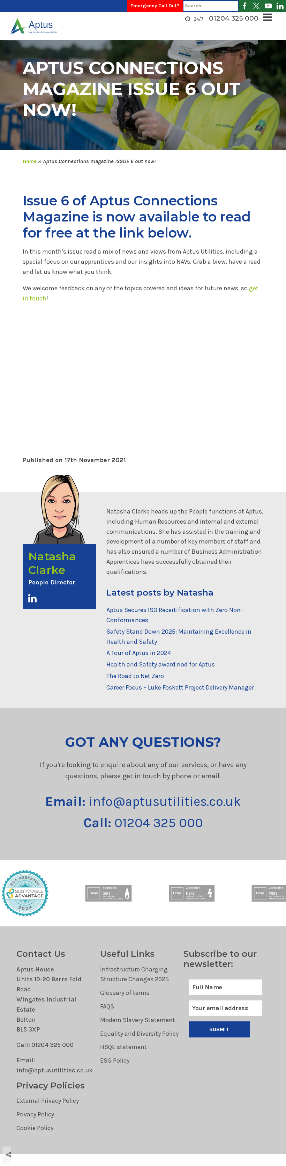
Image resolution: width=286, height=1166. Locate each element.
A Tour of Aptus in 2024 (138, 653)
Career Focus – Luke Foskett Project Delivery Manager (180, 687)
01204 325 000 (233, 18)
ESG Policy (114, 1060)
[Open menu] (269, 18)
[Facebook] (244, 6)
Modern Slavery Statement (137, 1020)
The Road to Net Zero (135, 676)
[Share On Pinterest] (39, 1124)
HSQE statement (123, 1047)
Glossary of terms (125, 993)
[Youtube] (268, 6)
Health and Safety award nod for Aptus (160, 664)
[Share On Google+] (30, 1134)
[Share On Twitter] (30, 1124)
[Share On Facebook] (21, 1124)
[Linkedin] (280, 6)
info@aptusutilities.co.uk (143, 801)
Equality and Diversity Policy (139, 1033)
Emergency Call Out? (154, 6)
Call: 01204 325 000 (45, 1045)
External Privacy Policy (47, 1101)
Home (30, 161)
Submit (219, 1029)
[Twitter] (256, 6)
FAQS (107, 1006)
